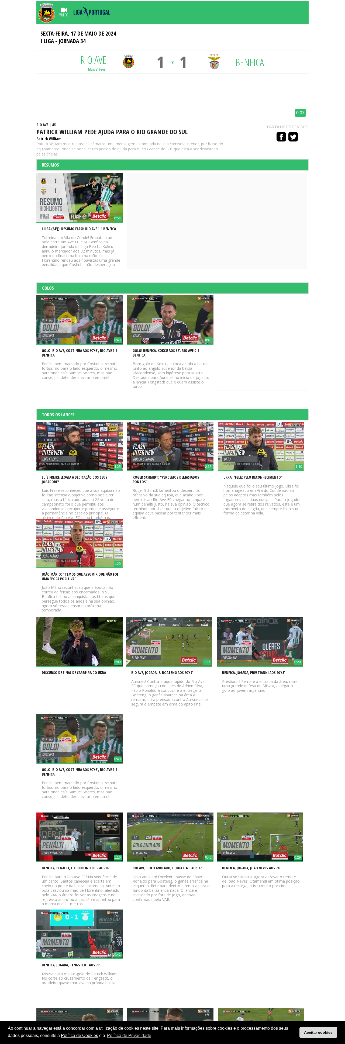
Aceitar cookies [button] (318, 1032)
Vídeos (63, 15)
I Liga (47, 41)
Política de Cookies (79, 1035)
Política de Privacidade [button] (129, 1035)
